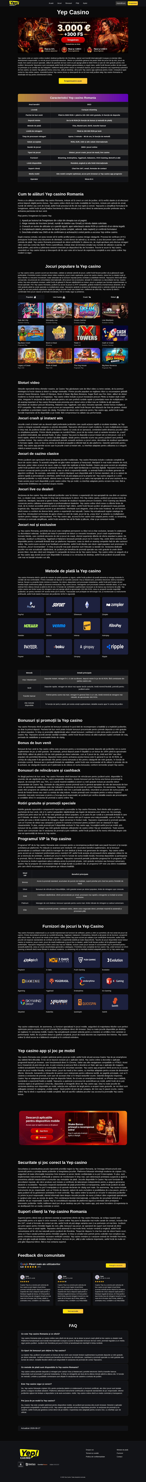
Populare (29, 297)
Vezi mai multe (73, 1311)
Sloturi (113, 297)
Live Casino (57, 297)
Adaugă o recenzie (115, 1265)
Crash (85, 297)
